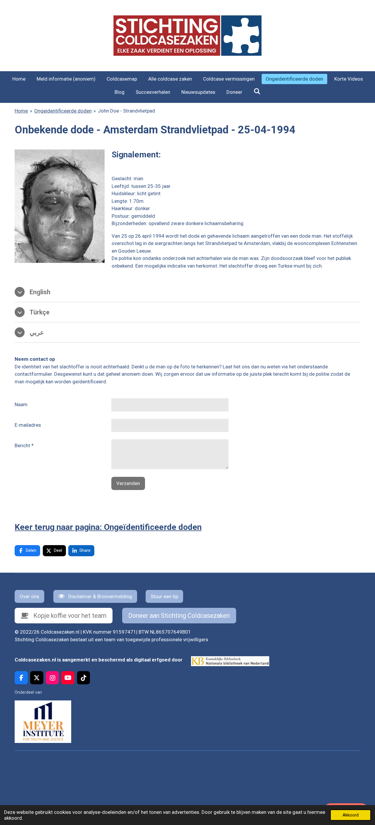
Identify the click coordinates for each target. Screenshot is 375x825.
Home (21, 111)
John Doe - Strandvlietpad (126, 111)
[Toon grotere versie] (60, 206)
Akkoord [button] (350, 815)
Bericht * (24, 445)
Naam (21, 404)
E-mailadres (28, 425)
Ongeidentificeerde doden (63, 111)
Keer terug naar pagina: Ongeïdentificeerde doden (108, 527)
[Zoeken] (257, 91)
